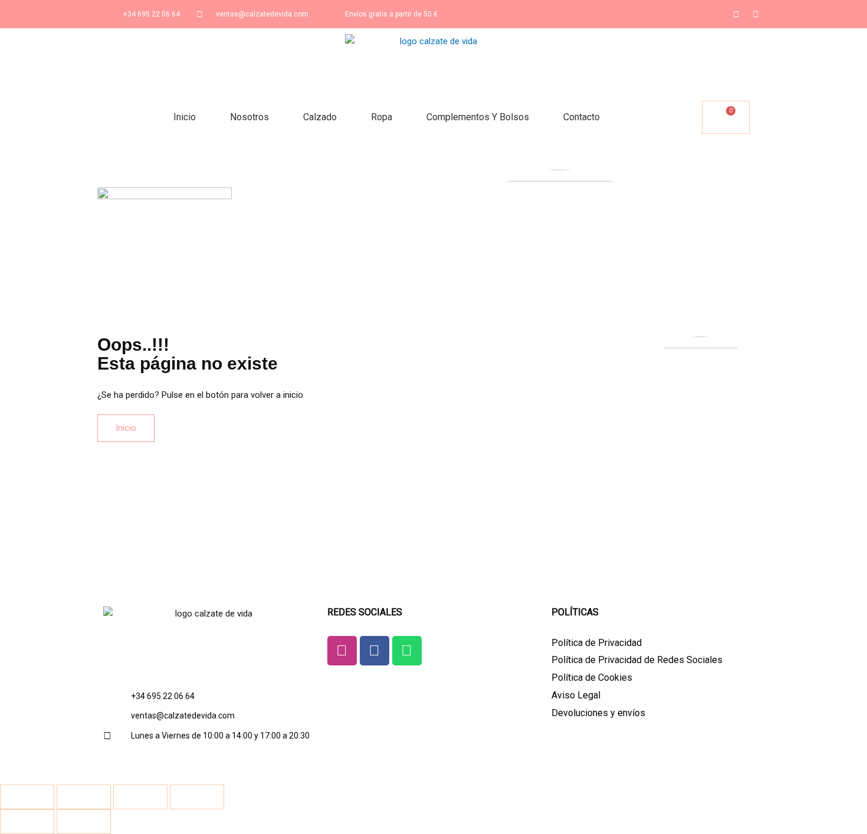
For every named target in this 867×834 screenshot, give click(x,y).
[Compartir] (140, 796)
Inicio (184, 117)
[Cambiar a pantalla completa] (84, 796)
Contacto (581, 117)
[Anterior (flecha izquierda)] (27, 821)
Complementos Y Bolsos (477, 117)
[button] (691, 117)
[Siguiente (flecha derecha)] (84, 821)
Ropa (381, 117)
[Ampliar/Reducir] (27, 796)
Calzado (320, 117)
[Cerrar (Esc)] (197, 796)
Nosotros (249, 117)
